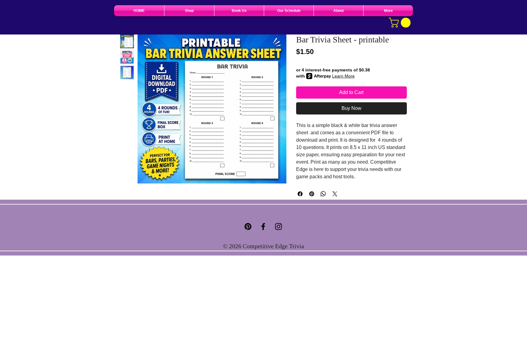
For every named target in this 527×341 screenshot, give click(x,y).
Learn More (343, 76)
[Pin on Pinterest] (311, 194)
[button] (401, 22)
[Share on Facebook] (300, 194)
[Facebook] (263, 226)
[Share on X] (335, 194)
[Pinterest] (248, 226)
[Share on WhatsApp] (323, 194)
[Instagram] (278, 226)
